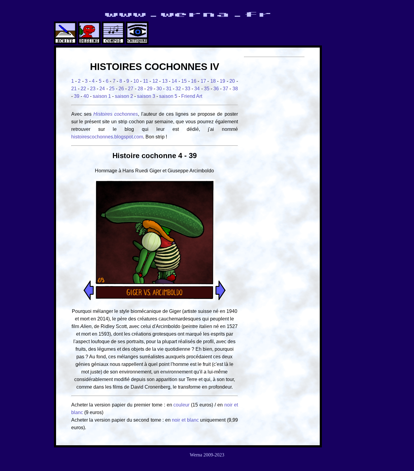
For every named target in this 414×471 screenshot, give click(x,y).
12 (155, 81)
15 (184, 81)
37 (225, 88)
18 (213, 81)
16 (193, 81)
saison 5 (168, 96)
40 (86, 96)
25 (112, 88)
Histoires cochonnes (115, 114)
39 (76, 96)
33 (187, 88)
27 (130, 88)
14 (174, 81)
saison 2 (124, 96)
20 (232, 81)
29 (149, 88)
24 (102, 88)
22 (83, 88)
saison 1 (102, 96)
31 (169, 88)
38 (235, 88)
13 (165, 81)
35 (206, 88)
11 (145, 81)
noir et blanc (185, 420)
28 (140, 88)
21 (74, 88)
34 (197, 88)
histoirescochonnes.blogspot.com (107, 136)
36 (216, 88)
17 (203, 81)
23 (92, 88)
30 (159, 88)
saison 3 (146, 96)
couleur (182, 404)
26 (121, 88)
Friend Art (191, 96)
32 (178, 88)
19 (222, 81)
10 (136, 81)
